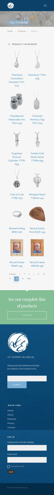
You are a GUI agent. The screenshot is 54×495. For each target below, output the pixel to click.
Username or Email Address (20, 442)
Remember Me (17, 466)
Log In (11, 472)
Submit (17, 385)
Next (29, 278)
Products (22, 31)
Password (12, 454)
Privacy (10, 423)
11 (10, 278)
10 (44, 274)
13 (23, 278)
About (10, 415)
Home (10, 31)
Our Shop (27, 315)
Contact (11, 427)
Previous (12, 274)
